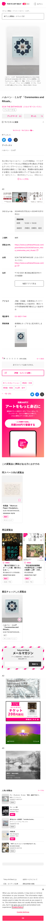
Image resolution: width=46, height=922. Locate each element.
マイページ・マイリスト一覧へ (23, 130)
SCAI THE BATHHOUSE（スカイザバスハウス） (22, 106)
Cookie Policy (17, 907)
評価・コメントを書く (23, 373)
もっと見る (24, 179)
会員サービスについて (30, 879)
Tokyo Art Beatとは (10, 879)
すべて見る (41, 790)
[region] (23, 904)
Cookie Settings (23, 912)
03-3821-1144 (20, 316)
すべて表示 (40, 358)
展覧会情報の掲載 (28, 884)
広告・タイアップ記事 (10, 884)
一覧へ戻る (7, 394)
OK (23, 918)
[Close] (43, 889)
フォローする (9, 110)
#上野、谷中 (20, 388)
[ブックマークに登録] (19, 500)
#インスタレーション (11, 383)
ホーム (4, 11)
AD (3, 189)
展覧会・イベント (12, 11)
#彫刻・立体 (27, 383)
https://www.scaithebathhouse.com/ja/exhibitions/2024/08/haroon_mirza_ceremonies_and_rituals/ (29, 247)
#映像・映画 (8, 388)
